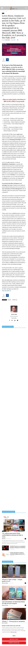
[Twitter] (18, 320)
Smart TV (4, 531)
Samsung (4, 599)
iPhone (3, 619)
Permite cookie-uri (14, 642)
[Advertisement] (14, 3)
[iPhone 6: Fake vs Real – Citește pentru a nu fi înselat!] (14, 571)
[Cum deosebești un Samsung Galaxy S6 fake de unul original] (14, 593)
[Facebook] (10, 320)
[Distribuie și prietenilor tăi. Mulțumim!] (7, 59)
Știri (3, 13)
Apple (3, 577)
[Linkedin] (15, 320)
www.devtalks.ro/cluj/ (6, 283)
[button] (26, 8)
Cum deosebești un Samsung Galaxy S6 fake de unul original (13, 602)
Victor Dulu (7, 39)
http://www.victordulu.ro (14, 316)
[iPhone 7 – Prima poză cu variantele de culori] (14, 614)
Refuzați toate (14, 639)
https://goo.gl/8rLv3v (6, 290)
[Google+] (13, 320)
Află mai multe (13, 632)
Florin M (3, 538)
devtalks (9, 299)
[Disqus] (14, 457)
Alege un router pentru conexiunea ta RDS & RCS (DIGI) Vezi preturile (14, 100)
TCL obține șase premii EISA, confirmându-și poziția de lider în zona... (12, 535)
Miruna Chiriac (5, 583)
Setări (14, 635)
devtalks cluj (14, 299)
